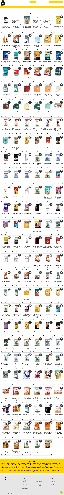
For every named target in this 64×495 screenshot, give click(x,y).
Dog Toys (61, 467)
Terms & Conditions (39, 481)
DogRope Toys (23, 467)
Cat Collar (14, 463)
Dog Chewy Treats (28, 466)
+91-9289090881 (9, 477)
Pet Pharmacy (25, 484)
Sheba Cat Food (28, 470)
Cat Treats (19, 464)
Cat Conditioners (60, 463)
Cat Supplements (4, 464)
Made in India (25, 487)
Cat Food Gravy (28, 463)
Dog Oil (19, 467)
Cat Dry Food (23, 463)
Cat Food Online (33, 463)
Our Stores (25, 481)
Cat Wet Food (25, 464)
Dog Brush (37, 466)
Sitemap (52, 487)
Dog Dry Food (42, 466)
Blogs (25, 480)
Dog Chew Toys (22, 466)
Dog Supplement (56, 467)
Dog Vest (2, 467)
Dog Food (45, 466)
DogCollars (15, 467)
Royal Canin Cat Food (32, 471)
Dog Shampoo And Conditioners (35, 467)
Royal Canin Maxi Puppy (12, 470)
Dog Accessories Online (5, 466)
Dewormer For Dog (53, 464)
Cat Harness (18, 463)
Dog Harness (61, 466)
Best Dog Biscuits (17, 466)
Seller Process (39, 478)
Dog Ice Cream (7, 467)
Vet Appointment (25, 485)
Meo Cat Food (54, 470)
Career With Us (39, 485)
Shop (25, 478)
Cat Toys (9, 464)
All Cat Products (52, 480)
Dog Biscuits (11, 466)
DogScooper (28, 467)
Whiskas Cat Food (48, 470)
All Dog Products (52, 478)
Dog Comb (33, 466)
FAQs (39, 480)
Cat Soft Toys (14, 464)
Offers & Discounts (25, 488)
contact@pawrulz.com (10, 479)
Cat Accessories (48, 463)
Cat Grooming (39, 463)
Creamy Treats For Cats (37, 464)
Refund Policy (39, 484)
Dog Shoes (43, 467)
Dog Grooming (56, 466)
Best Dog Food (9, 463)
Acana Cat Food (59, 470)
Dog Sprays (51, 467)
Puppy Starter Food (5, 470)
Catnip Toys (30, 464)
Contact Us (53, 485)
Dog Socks (47, 467)
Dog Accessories (59, 464)
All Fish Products (52, 481)
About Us (52, 484)
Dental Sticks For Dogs (45, 464)
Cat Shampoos (54, 463)
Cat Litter (43, 463)
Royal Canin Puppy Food (21, 470)
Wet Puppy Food (41, 470)
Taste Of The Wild (35, 470)
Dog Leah (11, 467)
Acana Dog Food (3, 463)
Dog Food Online (50, 466)
